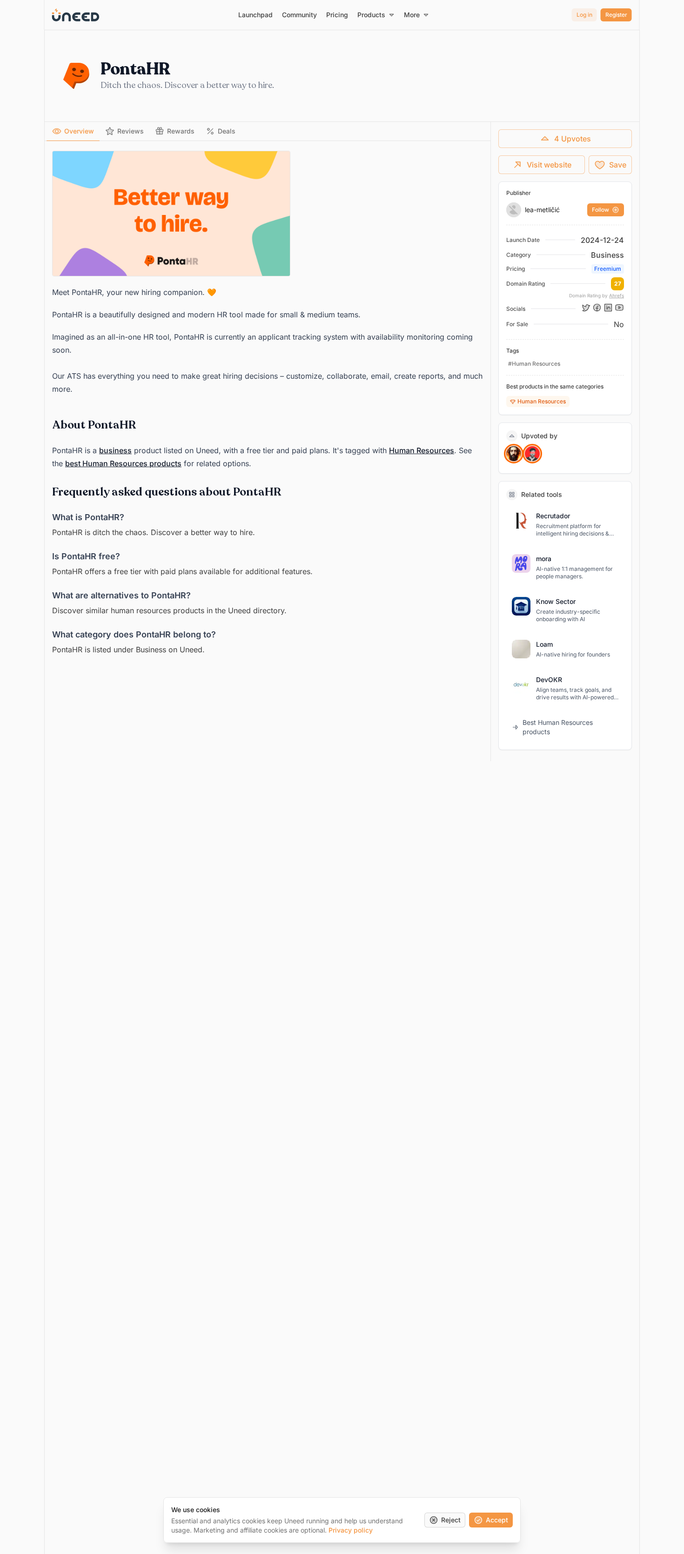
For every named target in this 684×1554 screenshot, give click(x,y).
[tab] (73, 131)
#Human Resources (534, 363)
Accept (497, 1520)
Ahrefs (616, 295)
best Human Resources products (123, 463)
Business (607, 255)
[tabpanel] (267, 403)
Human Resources (421, 450)
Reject (451, 1520)
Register (616, 14)
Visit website (549, 164)
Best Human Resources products (558, 727)
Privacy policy (351, 1530)
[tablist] (267, 131)
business (115, 450)
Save (617, 164)
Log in (584, 14)
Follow (600, 209)
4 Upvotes (572, 138)
